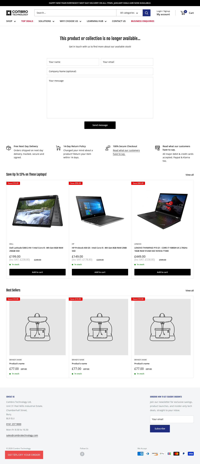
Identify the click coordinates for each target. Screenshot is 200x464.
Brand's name (15, 360)
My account (163, 14)
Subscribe (160, 428)
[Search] (146, 12)
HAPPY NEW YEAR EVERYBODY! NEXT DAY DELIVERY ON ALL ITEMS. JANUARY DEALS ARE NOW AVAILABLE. (100, 3)
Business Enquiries (142, 21)
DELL (11, 244)
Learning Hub (95, 21)
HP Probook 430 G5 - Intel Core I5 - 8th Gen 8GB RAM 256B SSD (99, 249)
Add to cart (37, 272)
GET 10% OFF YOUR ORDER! (24, 455)
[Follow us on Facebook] (82, 454)
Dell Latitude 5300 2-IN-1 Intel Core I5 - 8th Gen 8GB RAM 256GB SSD (36, 249)
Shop (9, 21)
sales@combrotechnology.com (22, 435)
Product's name (16, 363)
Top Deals (27, 21)
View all (190, 174)
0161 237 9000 (13, 424)
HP (73, 244)
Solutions (45, 21)
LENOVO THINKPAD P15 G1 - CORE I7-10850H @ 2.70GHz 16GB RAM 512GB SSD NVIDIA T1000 (160, 249)
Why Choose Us (69, 21)
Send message (100, 125)
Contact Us (119, 21)
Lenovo (137, 244)
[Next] (194, 229)
